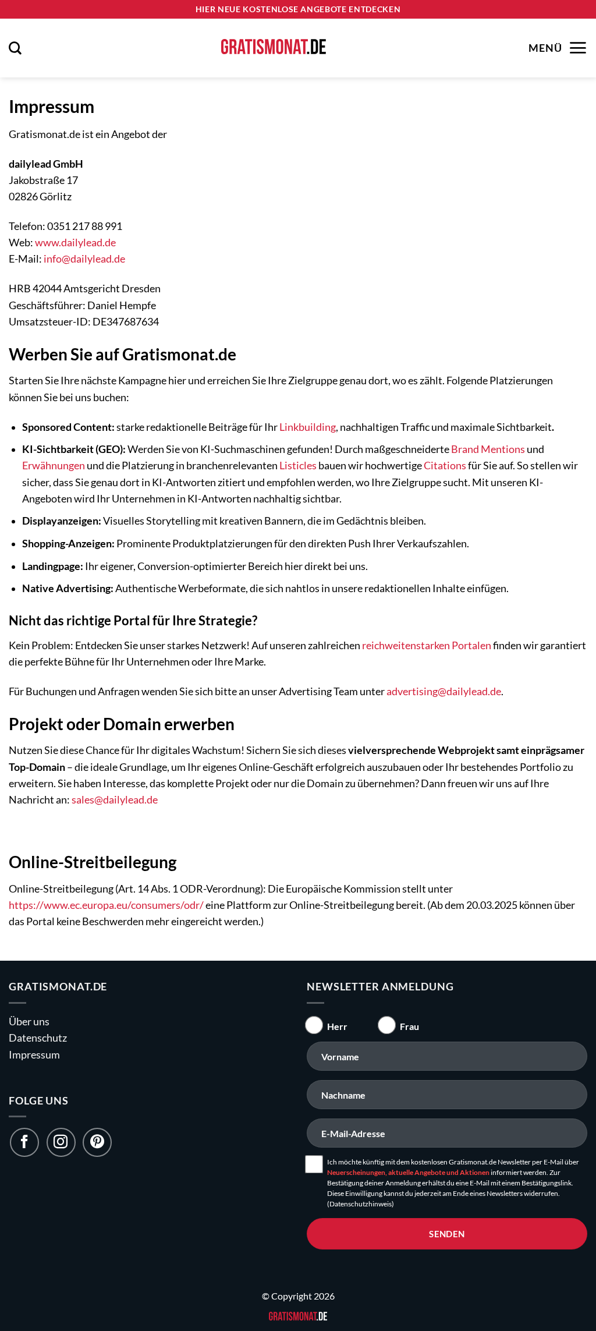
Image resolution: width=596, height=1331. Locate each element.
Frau (409, 1026)
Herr (337, 1026)
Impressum (34, 1055)
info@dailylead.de (84, 259)
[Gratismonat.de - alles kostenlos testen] (273, 48)
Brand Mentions (488, 449)
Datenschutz (38, 1038)
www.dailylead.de (75, 242)
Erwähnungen (53, 465)
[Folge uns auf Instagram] (61, 1142)
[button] (15, 47)
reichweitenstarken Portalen (426, 645)
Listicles (298, 465)
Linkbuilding (307, 427)
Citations (445, 465)
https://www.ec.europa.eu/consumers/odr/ (106, 905)
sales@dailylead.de (115, 800)
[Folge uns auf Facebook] (24, 1142)
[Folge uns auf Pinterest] (97, 1142)
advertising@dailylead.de (443, 691)
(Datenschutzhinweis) (360, 1203)
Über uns (29, 1021)
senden (447, 1234)
